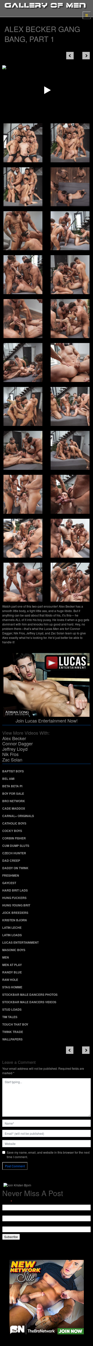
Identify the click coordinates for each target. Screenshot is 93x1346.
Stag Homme (12, 987)
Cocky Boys (12, 830)
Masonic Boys (13, 950)
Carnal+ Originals (18, 816)
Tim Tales (9, 1017)
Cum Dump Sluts (15, 845)
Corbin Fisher (14, 838)
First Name (9, 1213)
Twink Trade (12, 1032)
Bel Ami (8, 778)
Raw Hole (10, 979)
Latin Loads (12, 935)
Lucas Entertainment (20, 942)
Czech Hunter (14, 853)
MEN (5, 957)
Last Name (9, 1224)
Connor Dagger (17, 743)
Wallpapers (12, 1039)
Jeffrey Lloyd (15, 749)
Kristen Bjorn (14, 920)
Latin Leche (12, 927)
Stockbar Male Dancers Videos (29, 1002)
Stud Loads (12, 1009)
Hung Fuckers (14, 898)
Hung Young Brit (16, 905)
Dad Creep (11, 860)
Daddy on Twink (15, 868)
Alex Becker (14, 738)
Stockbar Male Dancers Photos (30, 994)
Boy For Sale (13, 793)
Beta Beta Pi (12, 786)
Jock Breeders (15, 912)
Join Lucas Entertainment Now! (47, 720)
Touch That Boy (15, 1024)
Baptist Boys (13, 771)
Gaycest (9, 883)
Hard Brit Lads (15, 890)
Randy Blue (12, 972)
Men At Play (12, 965)
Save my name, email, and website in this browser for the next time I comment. (48, 1154)
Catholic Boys (14, 823)
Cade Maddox (13, 808)
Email (7, 1201)
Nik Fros (10, 754)
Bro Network (13, 801)
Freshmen (10, 875)
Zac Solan (12, 759)
